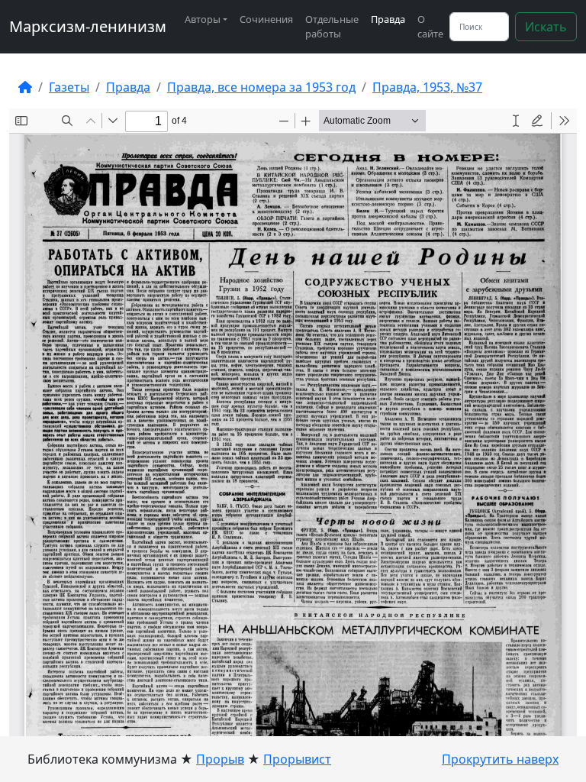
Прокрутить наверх (500, 759)
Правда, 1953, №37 (427, 87)
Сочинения (266, 19)
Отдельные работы (332, 26)
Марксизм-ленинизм (87, 26)
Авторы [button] (203, 19)
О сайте (430, 26)
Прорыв (220, 759)
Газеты (69, 87)
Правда (388, 19)
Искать (546, 26)
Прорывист (297, 759)
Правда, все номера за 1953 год (261, 87)
